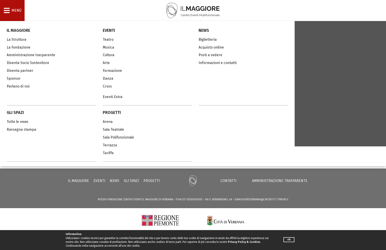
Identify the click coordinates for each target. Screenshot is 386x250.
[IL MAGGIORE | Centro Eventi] (193, 10)
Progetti (112, 112)
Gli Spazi (15, 112)
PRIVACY (283, 199)
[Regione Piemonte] (160, 220)
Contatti (228, 181)
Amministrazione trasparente (279, 181)
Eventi (109, 30)
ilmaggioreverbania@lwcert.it (255, 199)
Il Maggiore (18, 30)
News (204, 30)
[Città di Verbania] (225, 220)
